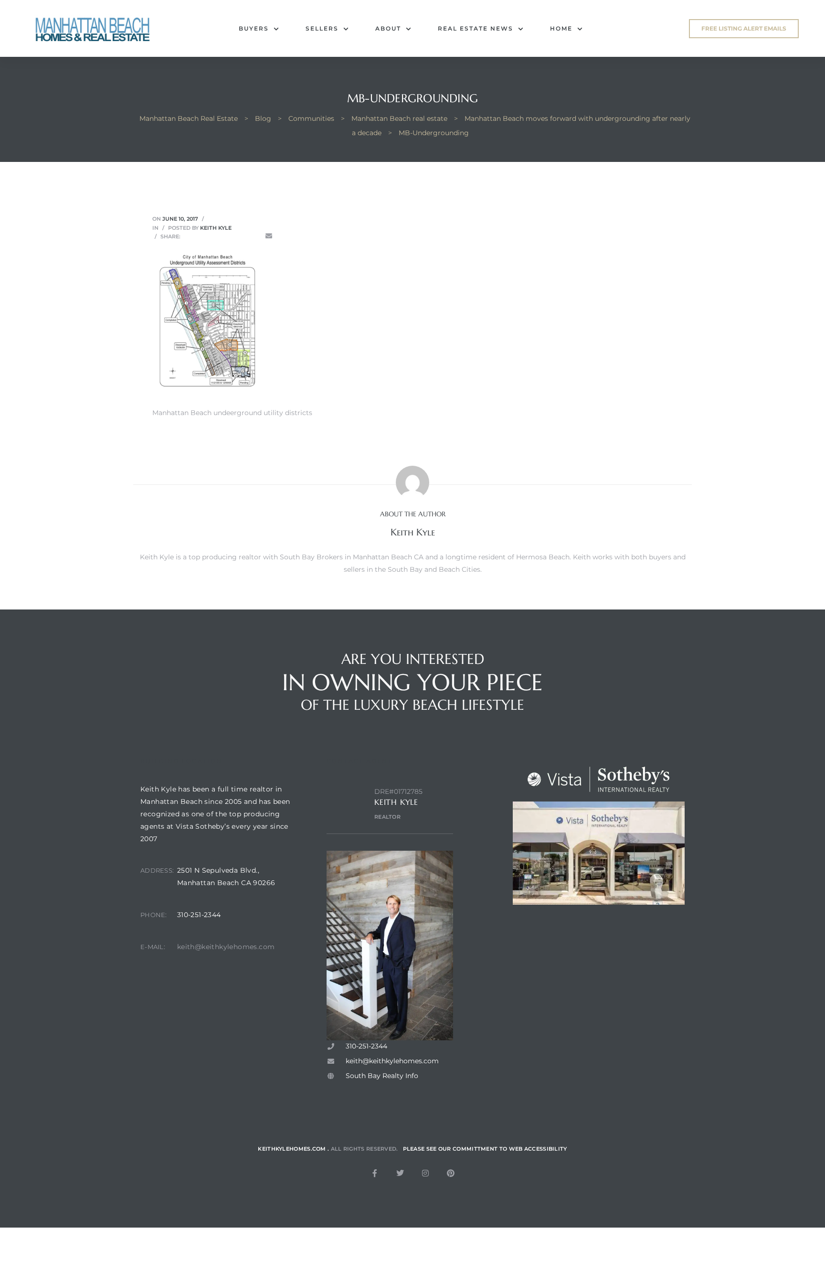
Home (561, 28)
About (388, 28)
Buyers (254, 28)
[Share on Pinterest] (255, 236)
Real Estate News (475, 28)
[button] (744, 28)
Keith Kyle (216, 227)
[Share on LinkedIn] (215, 236)
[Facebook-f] (374, 1173)
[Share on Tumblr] (228, 236)
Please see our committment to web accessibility (485, 1148)
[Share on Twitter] (201, 236)
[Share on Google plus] (241, 236)
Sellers (322, 28)
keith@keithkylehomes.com (226, 946)
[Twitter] (400, 1173)
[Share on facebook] (188, 236)
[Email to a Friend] (268, 236)
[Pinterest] (450, 1173)
